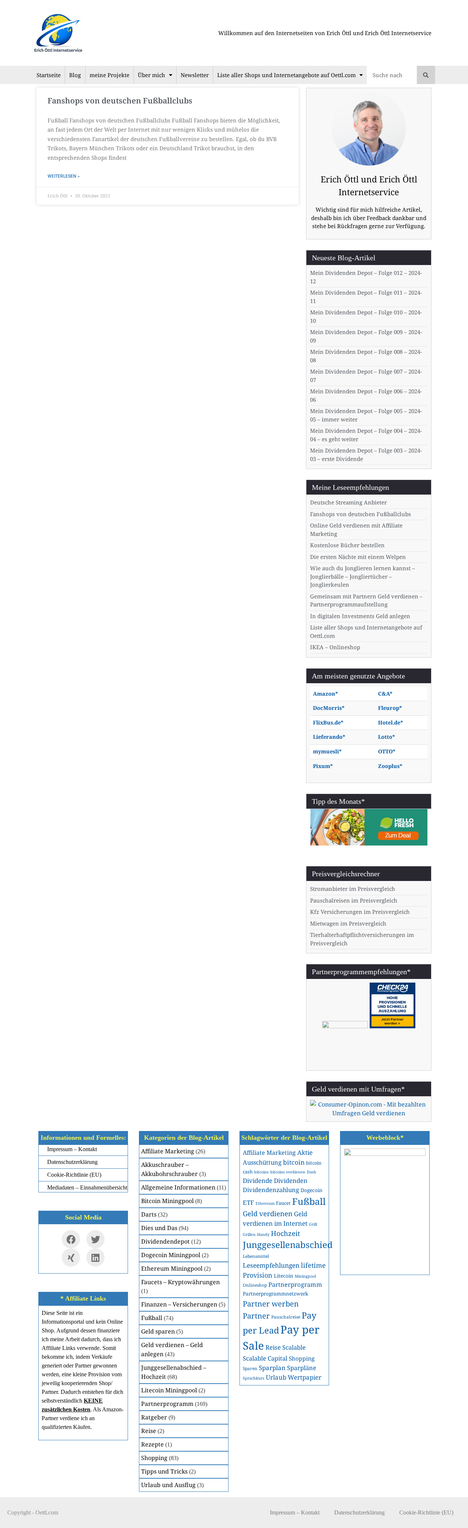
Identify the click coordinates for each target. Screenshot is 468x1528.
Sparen (250, 1368)
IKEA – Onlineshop (335, 647)
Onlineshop (255, 1285)
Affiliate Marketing (167, 1151)
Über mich (151, 75)
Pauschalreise (285, 1317)
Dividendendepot (165, 1241)
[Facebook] (71, 1239)
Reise (148, 1431)
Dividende (257, 1180)
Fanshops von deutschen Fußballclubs (120, 100)
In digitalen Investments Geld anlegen (360, 616)
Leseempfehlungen (271, 1265)
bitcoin (294, 1162)
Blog (75, 75)
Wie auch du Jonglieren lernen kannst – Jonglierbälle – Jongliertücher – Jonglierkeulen (362, 576)
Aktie (305, 1152)
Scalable (294, 1347)
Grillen (249, 1234)
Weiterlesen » (64, 176)
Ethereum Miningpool (172, 1268)
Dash (311, 1172)
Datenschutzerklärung (359, 1512)
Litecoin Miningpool (169, 1390)
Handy (263, 1234)
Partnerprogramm (167, 1404)
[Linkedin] (95, 1257)
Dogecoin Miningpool (170, 1255)
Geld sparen (158, 1331)
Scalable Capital (265, 1358)
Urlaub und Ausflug (168, 1485)
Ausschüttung (262, 1162)
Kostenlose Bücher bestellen (347, 545)
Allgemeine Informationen (178, 1187)
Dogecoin (311, 1190)
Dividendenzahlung (271, 1189)
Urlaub (276, 1377)
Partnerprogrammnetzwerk (275, 1293)
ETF (248, 1202)
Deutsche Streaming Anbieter (348, 502)
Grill (313, 1224)
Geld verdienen (267, 1213)
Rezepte (152, 1444)
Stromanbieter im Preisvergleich (352, 888)
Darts (148, 1214)
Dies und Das (159, 1228)
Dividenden (290, 1180)
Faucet (283, 1203)
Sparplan (272, 1368)
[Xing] (71, 1257)
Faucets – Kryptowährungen (180, 1282)
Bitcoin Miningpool (167, 1201)
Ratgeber (154, 1417)
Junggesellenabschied (288, 1245)
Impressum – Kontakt (295, 1512)
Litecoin (283, 1275)
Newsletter (195, 75)
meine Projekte (109, 75)
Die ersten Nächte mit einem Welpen (358, 556)
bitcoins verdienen (287, 1172)
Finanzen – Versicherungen (179, 1304)
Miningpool (305, 1276)
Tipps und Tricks (164, 1471)
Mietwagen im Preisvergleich (348, 923)
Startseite (49, 75)
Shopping (154, 1458)
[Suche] (426, 75)
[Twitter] (95, 1239)
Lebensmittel (256, 1256)
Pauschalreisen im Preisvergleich (353, 900)
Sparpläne (301, 1368)
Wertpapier (304, 1377)
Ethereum (265, 1203)
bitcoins (261, 1172)
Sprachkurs (253, 1378)
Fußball (151, 1318)
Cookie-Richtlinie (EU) (426, 1512)
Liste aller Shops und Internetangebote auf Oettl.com (286, 75)
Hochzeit (285, 1233)
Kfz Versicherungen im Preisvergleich (360, 911)
